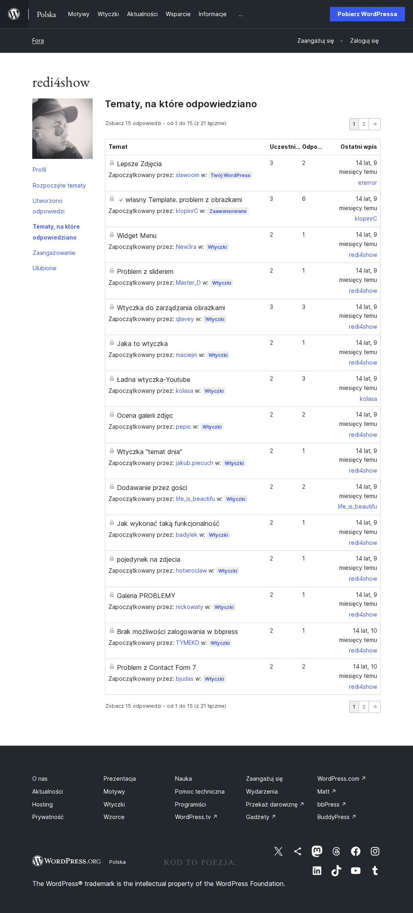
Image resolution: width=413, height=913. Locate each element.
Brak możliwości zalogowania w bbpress (177, 631)
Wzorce (114, 816)
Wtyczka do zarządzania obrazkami (171, 308)
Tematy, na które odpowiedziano (56, 231)
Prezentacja (120, 778)
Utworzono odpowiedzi (49, 206)
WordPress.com (341, 778)
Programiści (190, 804)
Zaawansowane (228, 211)
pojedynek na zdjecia (148, 559)
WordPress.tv (196, 816)
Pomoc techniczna (200, 791)
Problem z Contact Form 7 (156, 667)
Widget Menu (136, 235)
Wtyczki (217, 247)
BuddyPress (337, 816)
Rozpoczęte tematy (59, 185)
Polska (117, 862)
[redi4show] (62, 130)
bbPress (331, 804)
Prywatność (48, 816)
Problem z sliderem (145, 271)
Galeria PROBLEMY (146, 596)
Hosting (42, 804)
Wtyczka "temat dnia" (149, 452)
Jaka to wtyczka (142, 344)
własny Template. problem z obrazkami (183, 200)
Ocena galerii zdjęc (145, 415)
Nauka (183, 778)
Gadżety (261, 816)
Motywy (114, 791)
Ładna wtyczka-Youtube (153, 379)
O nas (40, 778)
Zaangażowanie (54, 252)
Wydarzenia (262, 791)
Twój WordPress (230, 175)
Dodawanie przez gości (152, 488)
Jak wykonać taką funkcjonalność (168, 523)
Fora (38, 40)
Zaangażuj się (264, 778)
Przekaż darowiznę (275, 804)
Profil (39, 169)
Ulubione (44, 268)
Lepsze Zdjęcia (139, 164)
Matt (326, 791)
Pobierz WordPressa (367, 13)
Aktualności (47, 791)
